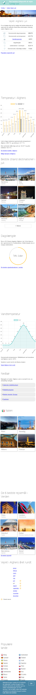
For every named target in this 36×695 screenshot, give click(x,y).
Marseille (4, 218)
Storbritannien (22, 517)
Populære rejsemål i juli (7, 53)
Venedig (22, 431)
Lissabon (22, 200)
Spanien (3, 553)
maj (14, 578)
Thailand (23, 657)
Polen (22, 666)
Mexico (5, 674)
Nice (20, 182)
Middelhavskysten (8, 390)
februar (15, 570)
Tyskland (5, 657)
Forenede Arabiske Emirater (26, 535)
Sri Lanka (23, 674)
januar (14, 568)
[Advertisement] (18, 73)
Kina (22, 671)
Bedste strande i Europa (10, 394)
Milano (4, 449)
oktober (15, 591)
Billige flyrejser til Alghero (8, 153)
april (14, 575)
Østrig (5, 654)
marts (14, 573)
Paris (3, 515)
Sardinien (6, 399)
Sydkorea (21, 553)
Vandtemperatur (17, 39)
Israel (22, 660)
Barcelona (4, 182)
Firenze (22, 449)
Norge (22, 677)
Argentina (23, 663)
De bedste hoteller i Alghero (9, 150)
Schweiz (5, 666)
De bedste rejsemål (6, 555)
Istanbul (4, 533)
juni (14, 581)
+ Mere (18, 226)
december (15, 596)
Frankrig (3, 517)
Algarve (21, 218)
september (16, 588)
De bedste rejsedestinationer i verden (12, 267)
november (15, 593)
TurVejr (3, 8)
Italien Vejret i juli (11, 8)
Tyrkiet (3, 535)
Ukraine (5, 660)
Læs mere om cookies (10, 693)
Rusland (23, 668)
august (15, 586)
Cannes (3, 200)
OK (31, 684)
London (22, 515)
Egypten (5, 680)
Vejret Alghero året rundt (8, 365)
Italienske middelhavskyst (10, 385)
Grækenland (24, 654)
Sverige (23, 680)
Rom (3, 431)
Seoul (21, 551)
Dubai (21, 533)
